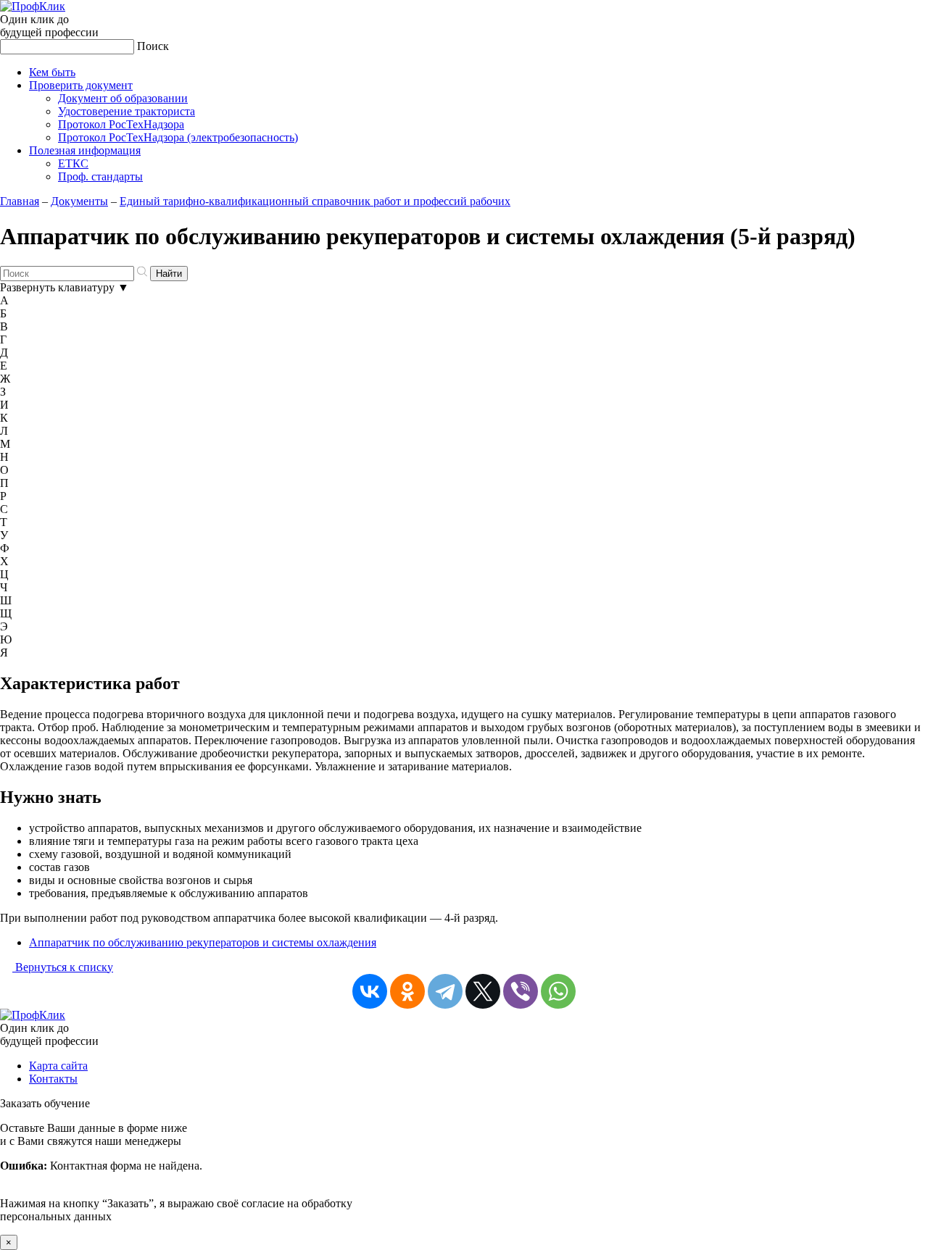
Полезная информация (85, 150)
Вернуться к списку (62, 967)
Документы (79, 201)
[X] (482, 991)
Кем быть (52, 72)
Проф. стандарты (100, 176)
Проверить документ (81, 85)
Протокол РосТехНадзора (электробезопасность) (178, 137)
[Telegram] (445, 991)
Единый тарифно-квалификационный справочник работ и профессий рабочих (315, 201)
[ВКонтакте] (369, 991)
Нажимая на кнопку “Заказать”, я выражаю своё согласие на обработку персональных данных (176, 1172)
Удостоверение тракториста (126, 111)
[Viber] (520, 991)
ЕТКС (73, 163)
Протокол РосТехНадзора (121, 124)
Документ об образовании (123, 98)
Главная (19, 201)
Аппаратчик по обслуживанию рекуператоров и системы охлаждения (202, 942)
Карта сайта (58, 1065)
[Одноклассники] (407, 991)
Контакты (53, 1078)
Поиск (153, 46)
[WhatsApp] (558, 991)
